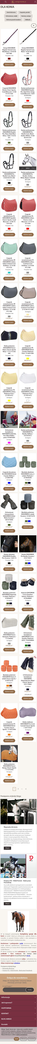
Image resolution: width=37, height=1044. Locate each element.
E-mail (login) (7, 986)
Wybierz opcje (9, 64)
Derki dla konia (11, 12)
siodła (21, 943)
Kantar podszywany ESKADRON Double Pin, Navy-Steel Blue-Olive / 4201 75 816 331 (9, 134)
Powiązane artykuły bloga (11, 796)
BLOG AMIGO (6, 1019)
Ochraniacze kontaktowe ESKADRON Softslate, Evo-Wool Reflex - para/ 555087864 (9, 433)
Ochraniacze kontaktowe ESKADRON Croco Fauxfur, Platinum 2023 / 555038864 (28, 636)
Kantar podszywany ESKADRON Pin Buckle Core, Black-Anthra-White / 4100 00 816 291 (28, 134)
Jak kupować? (6, 1003)
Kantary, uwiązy (26, 16)
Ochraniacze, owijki (11, 16)
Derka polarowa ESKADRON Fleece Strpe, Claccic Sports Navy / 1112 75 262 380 (9, 349)
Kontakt (4, 1024)
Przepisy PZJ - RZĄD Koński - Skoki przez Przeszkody (17, 970)
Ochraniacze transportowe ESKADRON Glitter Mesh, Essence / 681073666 (9, 516)
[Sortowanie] (33, 26)
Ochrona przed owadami (13, 19)
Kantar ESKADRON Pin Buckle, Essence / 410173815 (28, 556)
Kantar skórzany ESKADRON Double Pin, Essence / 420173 (9, 556)
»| (25, 789)
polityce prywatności (21, 1034)
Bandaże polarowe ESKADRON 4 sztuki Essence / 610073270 (28, 514)
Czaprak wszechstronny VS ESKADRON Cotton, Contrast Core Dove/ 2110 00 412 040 (27, 305)
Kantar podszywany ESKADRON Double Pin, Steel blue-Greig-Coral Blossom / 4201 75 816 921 (28, 91)
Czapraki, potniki (25, 12)
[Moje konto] (35, 2)
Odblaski (27, 19)
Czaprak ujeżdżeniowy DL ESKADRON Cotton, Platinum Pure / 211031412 (9, 391)
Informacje (5, 997)
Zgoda (16, 1039)
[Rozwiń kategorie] (2, 2)
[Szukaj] (5, 2)
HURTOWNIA (6, 1008)
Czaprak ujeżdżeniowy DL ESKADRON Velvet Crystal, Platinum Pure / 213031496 (28, 349)
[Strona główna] (18, 2)
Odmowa (23, 1039)
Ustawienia (32, 1039)
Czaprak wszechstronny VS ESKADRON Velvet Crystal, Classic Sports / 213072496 (9, 725)
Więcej (7, 848)
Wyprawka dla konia (10, 827)
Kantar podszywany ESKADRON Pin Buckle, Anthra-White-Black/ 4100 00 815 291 (28, 176)
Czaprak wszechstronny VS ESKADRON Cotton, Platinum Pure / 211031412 (27, 391)
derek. (28, 955)
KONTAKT (5, 1014)
